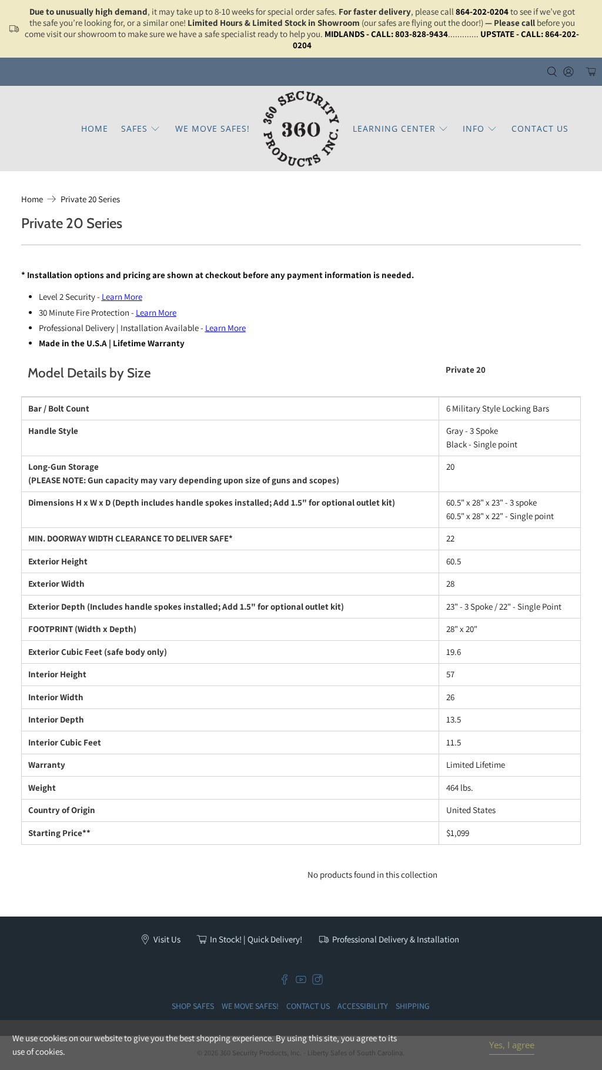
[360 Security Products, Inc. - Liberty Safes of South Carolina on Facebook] (284, 982)
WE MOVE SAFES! (212, 128)
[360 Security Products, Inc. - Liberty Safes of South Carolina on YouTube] (301, 982)
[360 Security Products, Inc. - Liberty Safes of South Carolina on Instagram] (317, 982)
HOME (94, 128)
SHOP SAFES (193, 1006)
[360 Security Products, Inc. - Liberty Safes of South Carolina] (301, 129)
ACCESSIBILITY (362, 1006)
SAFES (134, 128)
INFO (473, 128)
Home (32, 199)
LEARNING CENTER (394, 128)
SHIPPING (413, 1006)
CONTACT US (539, 128)
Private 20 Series (90, 199)
